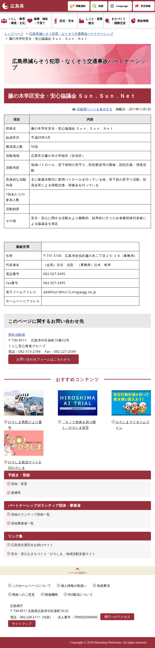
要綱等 (16, 492)
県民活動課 (16, 334)
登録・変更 (19, 484)
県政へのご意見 (23, 594)
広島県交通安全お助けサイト (32, 545)
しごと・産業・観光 (94, 21)
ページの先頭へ (77, 573)
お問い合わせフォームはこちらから (43, 359)
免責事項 (103, 585)
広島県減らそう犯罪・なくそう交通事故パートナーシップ (71, 33)
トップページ (13, 33)
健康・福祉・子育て (41, 21)
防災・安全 (67, 21)
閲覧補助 (81, 6)
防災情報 (146, 6)
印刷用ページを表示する (94, 109)
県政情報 (143, 21)
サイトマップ (21, 623)
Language (122, 6)
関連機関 (51, 594)
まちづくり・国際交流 (118, 21)
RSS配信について (80, 594)
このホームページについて (31, 585)
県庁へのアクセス (117, 617)
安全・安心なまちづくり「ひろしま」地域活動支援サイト (53, 554)
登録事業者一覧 (22, 523)
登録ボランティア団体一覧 (30, 514)
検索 (100, 6)
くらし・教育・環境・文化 (16, 21)
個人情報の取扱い (74, 585)
